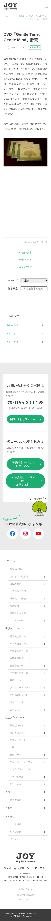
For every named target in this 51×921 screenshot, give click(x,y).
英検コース (15, 680)
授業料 (8, 808)
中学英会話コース (19, 651)
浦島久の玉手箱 (18, 613)
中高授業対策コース (20, 658)
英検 (7, 792)
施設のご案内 (17, 569)
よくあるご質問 (18, 591)
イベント (11, 333)
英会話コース (17, 725)
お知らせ (20, 16)
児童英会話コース (19, 636)
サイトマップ (25, 900)
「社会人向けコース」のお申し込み (22, 481)
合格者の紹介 (17, 800)
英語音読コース (18, 665)
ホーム (9, 16)
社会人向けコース (15, 717)
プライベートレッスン (21, 687)
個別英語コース (18, 733)
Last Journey (16, 620)
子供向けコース (13, 628)
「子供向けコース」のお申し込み (22, 464)
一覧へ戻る (25, 259)
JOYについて (12, 561)
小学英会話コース (19, 644)
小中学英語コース (19, 673)
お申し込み (15, 709)
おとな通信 (35, 47)
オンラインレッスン (20, 769)
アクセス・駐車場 (19, 576)
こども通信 (12, 342)
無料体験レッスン (19, 695)
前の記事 (25, 252)
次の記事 (25, 266)
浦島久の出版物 (18, 598)
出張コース (15, 747)
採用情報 (14, 606)
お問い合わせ (25, 889)
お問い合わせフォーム (22, 419)
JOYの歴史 (15, 584)
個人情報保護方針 (25, 895)
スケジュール (17, 702)
